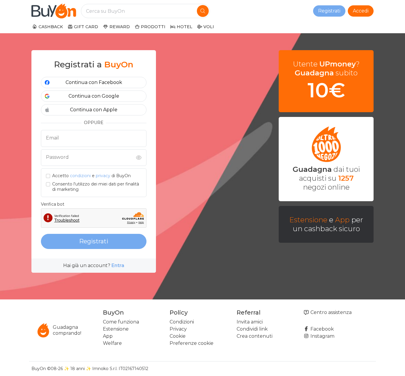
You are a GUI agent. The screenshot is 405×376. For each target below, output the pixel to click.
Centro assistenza (330, 312)
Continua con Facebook (94, 82)
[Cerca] (203, 11)
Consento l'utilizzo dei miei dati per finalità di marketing (95, 187)
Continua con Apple (93, 109)
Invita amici (250, 322)
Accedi (361, 11)
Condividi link (252, 329)
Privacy (178, 329)
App (342, 219)
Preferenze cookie (191, 343)
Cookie (178, 336)
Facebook (321, 329)
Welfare (112, 343)
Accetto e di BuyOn (91, 175)
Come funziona (121, 322)
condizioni (80, 175)
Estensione (308, 219)
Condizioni (182, 322)
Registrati (329, 11)
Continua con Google (93, 96)
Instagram (321, 336)
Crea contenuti (254, 336)
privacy (103, 175)
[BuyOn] (53, 11)
